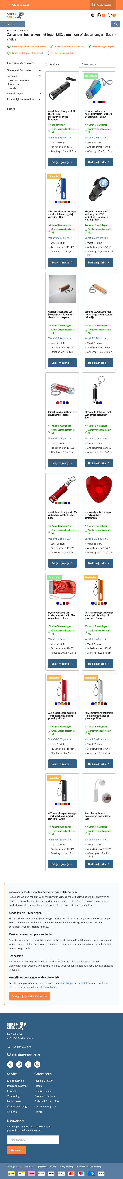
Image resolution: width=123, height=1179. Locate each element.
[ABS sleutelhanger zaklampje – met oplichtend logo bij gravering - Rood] (62, 690)
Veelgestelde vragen (18, 1106)
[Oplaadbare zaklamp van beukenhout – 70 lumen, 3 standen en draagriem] (62, 289)
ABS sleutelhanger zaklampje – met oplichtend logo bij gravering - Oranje (99, 615)
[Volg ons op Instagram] (19, 1064)
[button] (103, 5)
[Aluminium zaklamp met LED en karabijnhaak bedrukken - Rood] (62, 490)
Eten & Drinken (43, 1090)
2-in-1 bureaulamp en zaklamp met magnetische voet (97, 816)
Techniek (12, 75)
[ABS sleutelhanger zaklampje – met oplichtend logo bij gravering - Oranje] (99, 590)
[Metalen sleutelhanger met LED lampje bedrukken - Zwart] (99, 389)
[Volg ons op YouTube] (37, 1064)
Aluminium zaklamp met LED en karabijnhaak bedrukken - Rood (62, 515)
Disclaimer (80, 1166)
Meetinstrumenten (18, 80)
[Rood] (103, 102)
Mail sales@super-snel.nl (26, 1054)
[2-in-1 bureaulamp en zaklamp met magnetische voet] (99, 790)
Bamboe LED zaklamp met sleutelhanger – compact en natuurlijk (98, 314)
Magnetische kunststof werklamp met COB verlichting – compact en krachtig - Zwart (97, 215)
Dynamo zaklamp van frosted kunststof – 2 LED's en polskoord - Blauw (98, 114)
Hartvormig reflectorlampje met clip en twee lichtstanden (98, 515)
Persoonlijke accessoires (20, 99)
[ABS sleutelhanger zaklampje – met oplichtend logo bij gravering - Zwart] (62, 790)
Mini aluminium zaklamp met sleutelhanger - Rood (62, 413)
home (53, 987)
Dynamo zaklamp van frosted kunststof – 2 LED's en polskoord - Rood (61, 615)
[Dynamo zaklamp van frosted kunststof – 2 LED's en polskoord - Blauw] (99, 88)
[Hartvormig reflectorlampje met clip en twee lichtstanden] (99, 490)
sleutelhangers (67, 982)
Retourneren (14, 1101)
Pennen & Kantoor (44, 1096)
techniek (82, 982)
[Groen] (59, 503)
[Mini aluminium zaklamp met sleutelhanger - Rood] (62, 389)
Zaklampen (14, 84)
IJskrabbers (14, 88)
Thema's (39, 1111)
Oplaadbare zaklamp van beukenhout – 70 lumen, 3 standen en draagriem (61, 314)
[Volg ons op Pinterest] (28, 1064)
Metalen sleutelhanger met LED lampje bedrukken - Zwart (98, 415)
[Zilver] (59, 202)
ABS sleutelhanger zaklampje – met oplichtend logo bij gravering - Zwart (62, 816)
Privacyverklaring (66, 1166)
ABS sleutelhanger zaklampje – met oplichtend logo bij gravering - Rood (62, 716)
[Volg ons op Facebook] (10, 1064)
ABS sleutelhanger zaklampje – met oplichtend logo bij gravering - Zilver (99, 716)
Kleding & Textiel (43, 1080)
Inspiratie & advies (17, 1085)
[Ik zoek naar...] (115, 24)
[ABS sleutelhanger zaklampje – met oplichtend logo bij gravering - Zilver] (99, 690)
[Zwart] (100, 102)
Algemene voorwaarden (46, 1166)
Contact (11, 1090)
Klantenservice (15, 1080)
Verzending (13, 1096)
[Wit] (97, 102)
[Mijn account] (93, 15)
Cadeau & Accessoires (46, 1101)
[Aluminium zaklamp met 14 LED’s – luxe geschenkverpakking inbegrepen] (62, 88)
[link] (15, 15)
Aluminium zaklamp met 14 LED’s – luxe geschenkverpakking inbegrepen (61, 115)
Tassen (38, 1085)
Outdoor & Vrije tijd (45, 1106)
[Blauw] (94, 102)
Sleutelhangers (15, 93)
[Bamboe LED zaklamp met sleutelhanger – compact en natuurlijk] (99, 289)
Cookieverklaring (94, 1166)
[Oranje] (62, 202)
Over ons (12, 1111)
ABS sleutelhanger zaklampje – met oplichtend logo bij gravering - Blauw (62, 214)
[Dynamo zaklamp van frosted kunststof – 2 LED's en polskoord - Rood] (62, 590)
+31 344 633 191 (21, 1046)
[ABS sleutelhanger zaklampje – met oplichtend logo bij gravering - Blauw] (62, 189)
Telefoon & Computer (19, 70)
